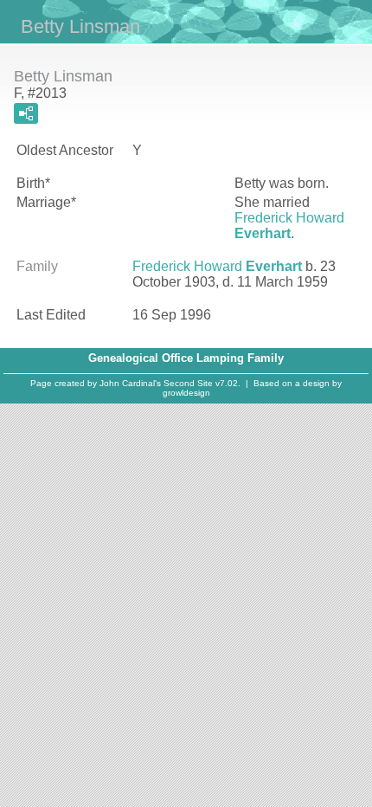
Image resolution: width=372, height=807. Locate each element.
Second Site (188, 383)
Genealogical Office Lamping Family (186, 358)
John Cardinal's (130, 383)
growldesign (186, 392)
